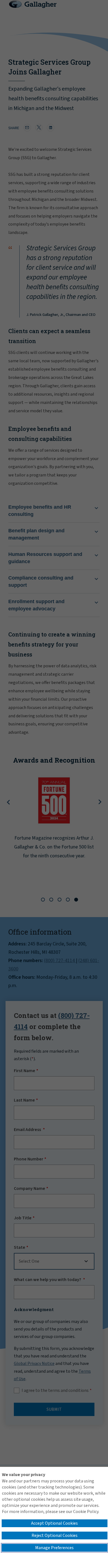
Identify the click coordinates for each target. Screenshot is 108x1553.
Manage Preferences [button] (54, 1548)
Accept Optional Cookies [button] (54, 1523)
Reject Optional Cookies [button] (55, 1535)
